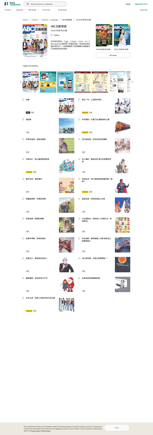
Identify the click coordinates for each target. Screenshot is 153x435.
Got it (117, 428)
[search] (26, 3)
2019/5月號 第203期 (83, 19)
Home (25, 19)
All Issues (113, 55)
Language (54, 19)
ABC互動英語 (67, 19)
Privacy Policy (35, 431)
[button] (55, 35)
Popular (45, 19)
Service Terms (46, 431)
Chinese (35, 19)
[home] (12, 4)
